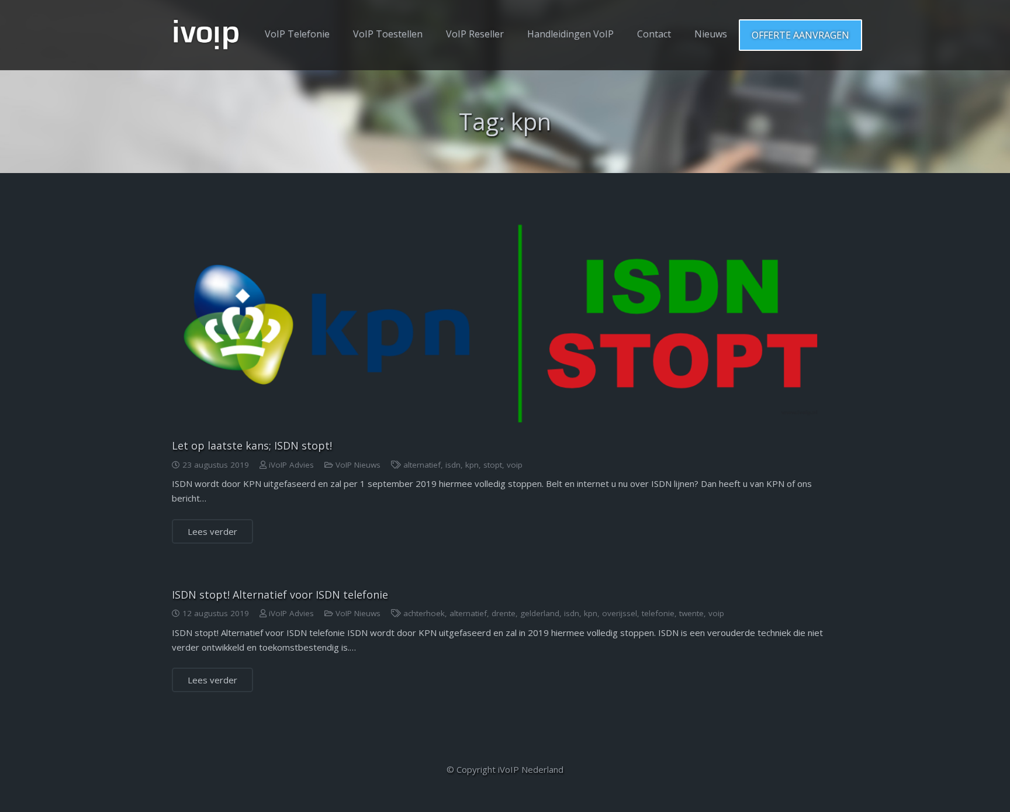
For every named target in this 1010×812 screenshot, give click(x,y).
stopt (492, 464)
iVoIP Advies (291, 464)
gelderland (539, 613)
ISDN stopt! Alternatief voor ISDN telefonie (280, 595)
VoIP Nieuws (358, 464)
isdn (453, 464)
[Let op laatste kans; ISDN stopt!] (505, 319)
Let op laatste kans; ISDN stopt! (252, 445)
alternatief (422, 464)
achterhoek (424, 613)
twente (691, 613)
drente (504, 613)
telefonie (658, 613)
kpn (472, 464)
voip (515, 464)
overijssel (619, 613)
